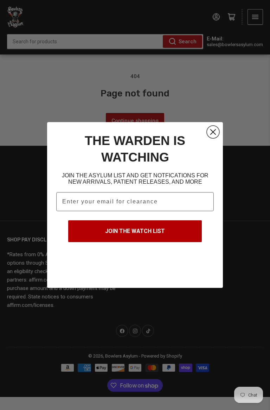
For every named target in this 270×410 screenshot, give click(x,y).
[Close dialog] (213, 132)
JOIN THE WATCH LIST (135, 231)
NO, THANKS (135, 264)
